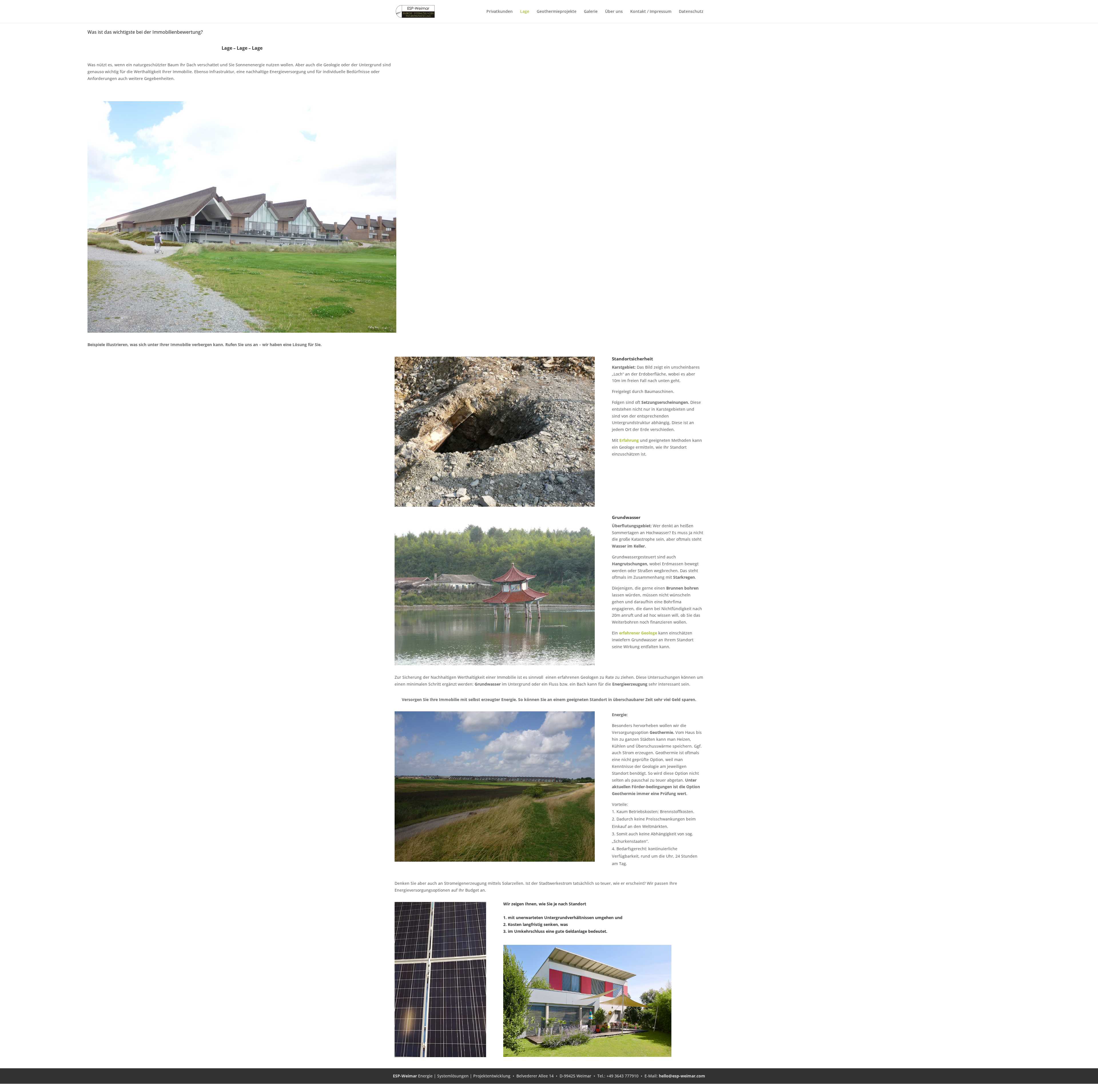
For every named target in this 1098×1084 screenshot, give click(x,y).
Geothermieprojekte (556, 11)
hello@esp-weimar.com (682, 1076)
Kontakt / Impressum (650, 11)
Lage (524, 11)
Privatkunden (499, 11)
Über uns (614, 11)
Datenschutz (691, 11)
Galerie (591, 11)
